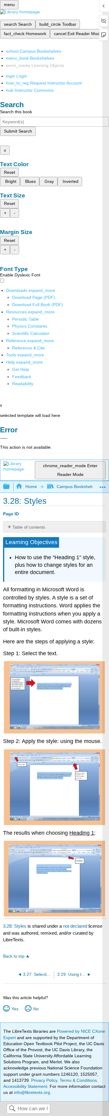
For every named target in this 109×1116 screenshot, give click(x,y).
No (35, 1008)
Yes (15, 1008)
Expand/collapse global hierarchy (10, 486)
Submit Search (18, 131)
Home (31, 486)
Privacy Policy (44, 1080)
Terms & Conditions (78, 1080)
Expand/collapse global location (102, 485)
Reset (9, 172)
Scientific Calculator (31, 333)
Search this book (16, 111)
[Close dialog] (4, 438)
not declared (75, 926)
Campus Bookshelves (77, 486)
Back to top (14, 956)
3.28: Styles (14, 926)
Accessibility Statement (25, 1086)
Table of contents (28, 527)
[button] (21, 376)
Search (12, 1109)
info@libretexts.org (31, 1092)
